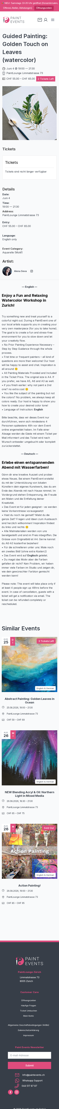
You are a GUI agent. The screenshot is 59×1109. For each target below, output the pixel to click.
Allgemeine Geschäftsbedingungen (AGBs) (28, 1025)
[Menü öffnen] (52, 19)
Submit (29, 1065)
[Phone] (29, 1085)
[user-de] (45, 20)
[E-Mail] (29, 1075)
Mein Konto (28, 1016)
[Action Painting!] (29, 851)
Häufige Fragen (28, 1005)
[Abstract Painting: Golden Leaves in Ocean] (29, 664)
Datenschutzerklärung (28, 1030)
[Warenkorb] (40, 20)
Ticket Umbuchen (28, 1011)
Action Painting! (29, 885)
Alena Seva (20, 271)
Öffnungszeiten (44, 8)
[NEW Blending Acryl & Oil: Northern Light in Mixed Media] (29, 757)
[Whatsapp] (29, 1080)
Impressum (28, 1035)
